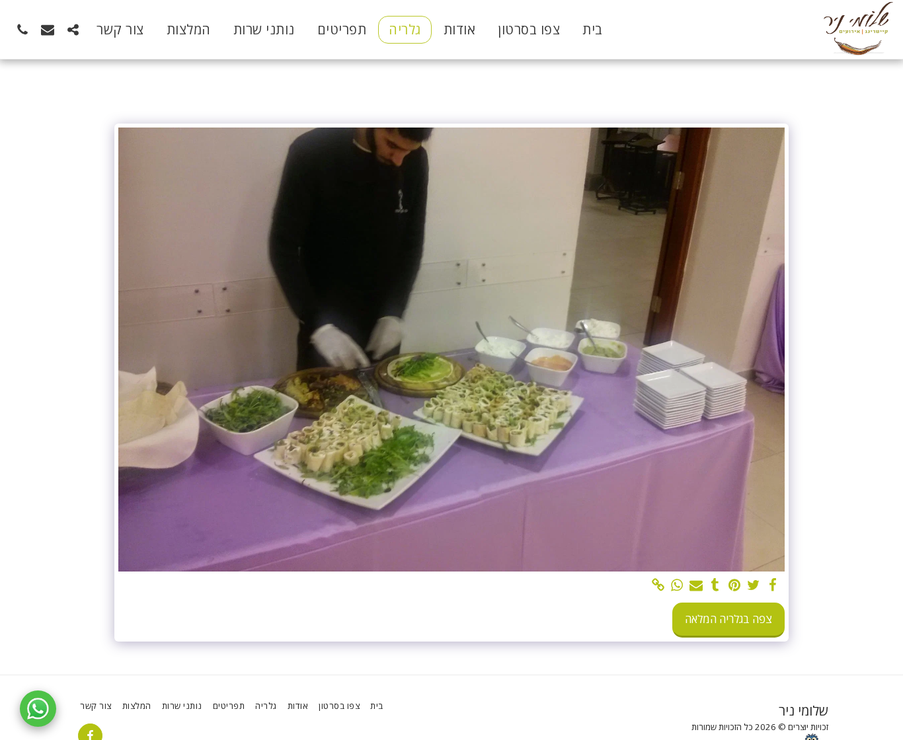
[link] (658, 585)
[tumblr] (716, 585)
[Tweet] (753, 585)
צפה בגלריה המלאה (728, 618)
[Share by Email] (696, 585)
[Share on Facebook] (772, 585)
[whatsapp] (677, 585)
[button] (73, 29)
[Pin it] (735, 585)
